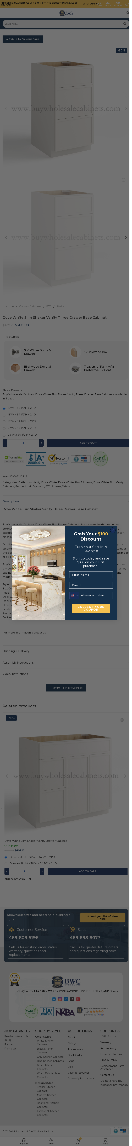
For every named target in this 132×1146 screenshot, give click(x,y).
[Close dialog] (113, 530)
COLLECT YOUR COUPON (91, 608)
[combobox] (74, 595)
